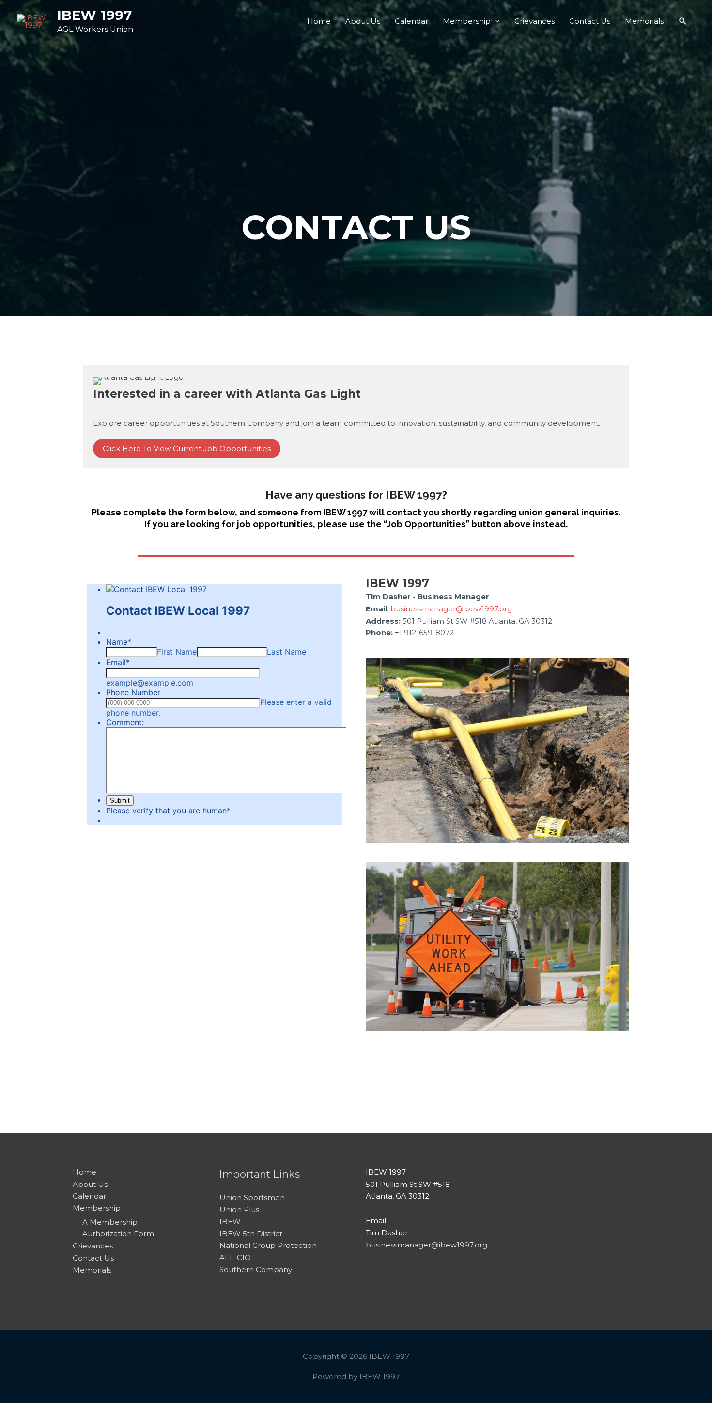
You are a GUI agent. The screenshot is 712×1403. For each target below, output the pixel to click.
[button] (683, 21)
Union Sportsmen (252, 1197)
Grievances (534, 21)
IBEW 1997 (94, 15)
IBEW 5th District (250, 1233)
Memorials (644, 21)
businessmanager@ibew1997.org (451, 608)
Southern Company (255, 1269)
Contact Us (589, 21)
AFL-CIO (235, 1257)
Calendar (411, 21)
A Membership (110, 1222)
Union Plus (239, 1209)
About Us (362, 21)
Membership (467, 21)
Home (319, 21)
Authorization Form (118, 1233)
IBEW (230, 1221)
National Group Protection (268, 1245)
